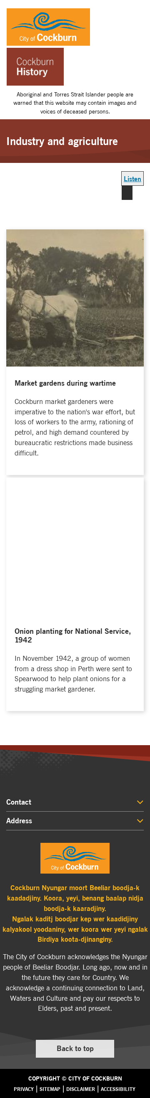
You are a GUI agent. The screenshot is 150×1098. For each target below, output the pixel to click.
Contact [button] (18, 802)
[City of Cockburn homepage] (75, 858)
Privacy (24, 1089)
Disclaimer (80, 1089)
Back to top (83, 1051)
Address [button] (19, 820)
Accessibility (118, 1089)
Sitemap (50, 1089)
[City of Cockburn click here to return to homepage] (78, 27)
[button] (137, 13)
